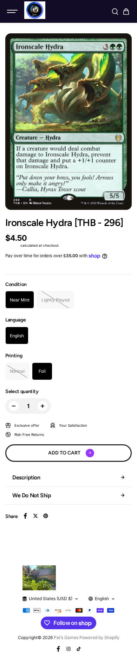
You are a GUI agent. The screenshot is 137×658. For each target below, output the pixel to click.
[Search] (114, 11)
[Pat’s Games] (34, 10)
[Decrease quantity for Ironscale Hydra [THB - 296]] (14, 406)
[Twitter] (35, 516)
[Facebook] (25, 516)
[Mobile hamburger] (13, 11)
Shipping (12, 245)
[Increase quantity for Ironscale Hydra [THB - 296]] (42, 406)
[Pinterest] (45, 516)
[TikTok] (78, 649)
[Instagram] (68, 649)
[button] (126, 11)
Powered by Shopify (99, 637)
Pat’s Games (66, 637)
